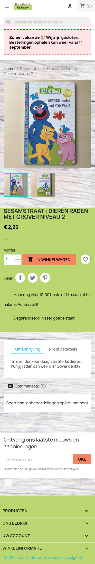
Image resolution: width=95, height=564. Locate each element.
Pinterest (45, 278)
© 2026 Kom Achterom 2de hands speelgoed (43, 557)
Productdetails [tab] (63, 349)
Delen (20, 278)
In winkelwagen (49, 259)
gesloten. (70, 37)
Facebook (8, 483)
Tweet (33, 278)
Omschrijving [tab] (27, 349)
